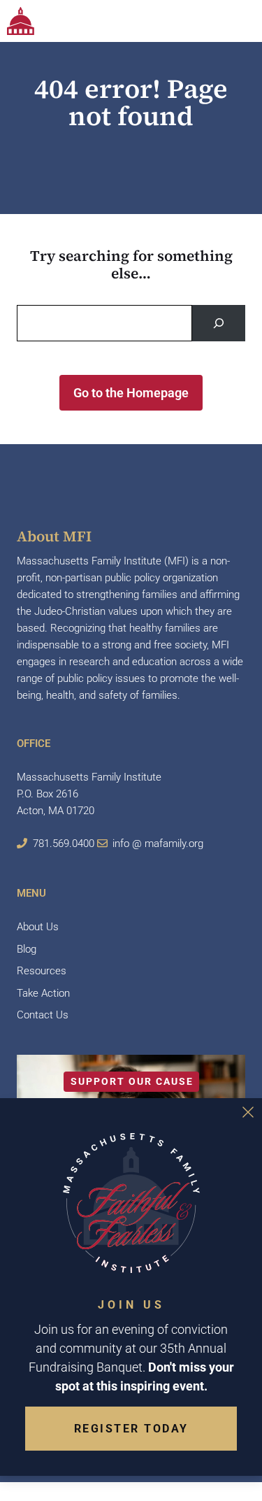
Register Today (131, 1428)
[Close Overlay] (248, 1112)
